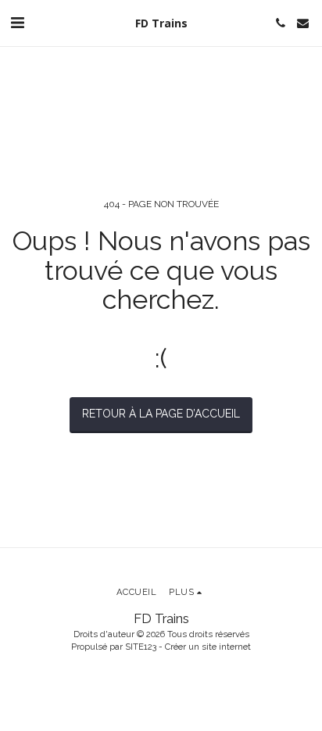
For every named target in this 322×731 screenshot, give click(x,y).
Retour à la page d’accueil (161, 413)
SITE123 (140, 646)
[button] (17, 23)
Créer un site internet (208, 646)
